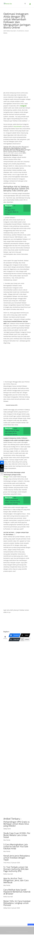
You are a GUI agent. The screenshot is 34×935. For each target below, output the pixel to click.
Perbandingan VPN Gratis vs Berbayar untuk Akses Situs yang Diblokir (16, 823)
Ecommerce (20, 31)
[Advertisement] (17, 74)
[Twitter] (2, 466)
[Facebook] (2, 462)
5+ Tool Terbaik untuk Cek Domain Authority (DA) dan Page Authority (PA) (16, 869)
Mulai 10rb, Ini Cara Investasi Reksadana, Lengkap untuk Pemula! (16, 903)
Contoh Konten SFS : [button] (12, 405)
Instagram (23, 106)
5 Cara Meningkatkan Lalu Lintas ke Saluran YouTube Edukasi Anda (15, 846)
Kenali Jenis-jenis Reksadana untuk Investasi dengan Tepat (16, 857)
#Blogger (6, 477)
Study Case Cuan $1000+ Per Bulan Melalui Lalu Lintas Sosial (16, 835)
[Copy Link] (2, 470)
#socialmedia (18, 126)
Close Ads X (30, 924)
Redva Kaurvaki (11, 31)
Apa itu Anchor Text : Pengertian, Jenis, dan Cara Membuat (15, 880)
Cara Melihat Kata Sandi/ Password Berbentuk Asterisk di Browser (16, 891)
